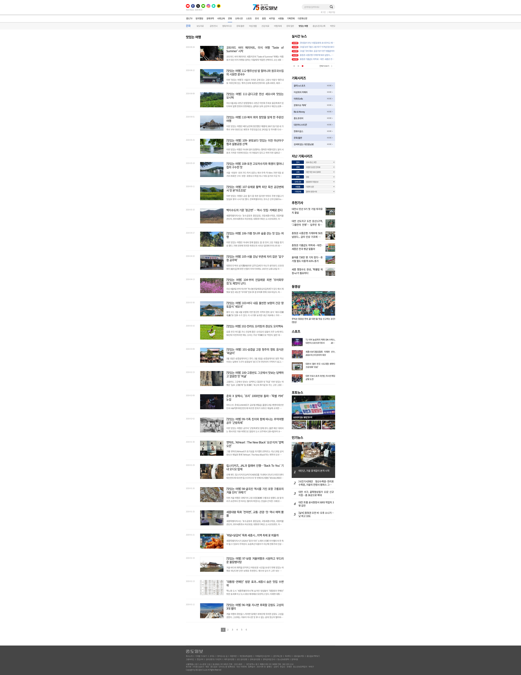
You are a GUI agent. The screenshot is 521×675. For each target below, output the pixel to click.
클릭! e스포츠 (299, 85)
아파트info (298, 98)
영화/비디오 (227, 26)
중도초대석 (298, 118)
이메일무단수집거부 (262, 656)
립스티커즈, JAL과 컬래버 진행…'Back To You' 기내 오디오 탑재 (255, 467)
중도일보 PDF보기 (313, 656)
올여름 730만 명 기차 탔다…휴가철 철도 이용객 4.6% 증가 (317, 59)
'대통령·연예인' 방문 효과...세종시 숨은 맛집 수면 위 (255, 583)
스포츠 (249, 18)
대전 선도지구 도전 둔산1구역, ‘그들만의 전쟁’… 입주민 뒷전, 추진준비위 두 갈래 (307, 222)
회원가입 (331, 12)
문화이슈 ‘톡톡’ (300, 105)
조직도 (212, 656)
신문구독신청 (277, 656)
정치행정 (199, 18)
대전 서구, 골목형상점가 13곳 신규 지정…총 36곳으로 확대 (316, 493)
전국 (257, 18)
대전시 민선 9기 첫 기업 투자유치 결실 (315, 55)
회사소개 (189, 656)
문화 (230, 18)
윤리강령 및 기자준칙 (213, 659)
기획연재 (291, 18)
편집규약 (200, 659)
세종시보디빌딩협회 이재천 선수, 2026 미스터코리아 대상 (320, 353)
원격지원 (294, 659)
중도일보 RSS (299, 656)
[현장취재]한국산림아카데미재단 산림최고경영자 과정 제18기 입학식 (317, 42)
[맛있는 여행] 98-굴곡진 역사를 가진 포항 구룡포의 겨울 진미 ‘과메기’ (255, 490)
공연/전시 (213, 26)
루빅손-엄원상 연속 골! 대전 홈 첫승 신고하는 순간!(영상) (313, 320)
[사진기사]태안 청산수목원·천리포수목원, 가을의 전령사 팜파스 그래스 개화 (316, 483)
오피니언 (239, 18)
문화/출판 (240, 26)
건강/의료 (265, 26)
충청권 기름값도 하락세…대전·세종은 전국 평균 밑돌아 (307, 246)
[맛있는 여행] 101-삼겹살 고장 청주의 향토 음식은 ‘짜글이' (255, 351)
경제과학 (210, 18)
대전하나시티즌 (300, 124)
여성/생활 (253, 26)
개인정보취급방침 (245, 656)
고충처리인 (190, 659)
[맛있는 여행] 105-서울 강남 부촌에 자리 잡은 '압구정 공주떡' (255, 258)
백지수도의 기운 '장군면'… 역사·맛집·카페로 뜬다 (254, 210)
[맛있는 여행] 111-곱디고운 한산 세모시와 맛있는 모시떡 (255, 95)
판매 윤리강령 (255, 659)
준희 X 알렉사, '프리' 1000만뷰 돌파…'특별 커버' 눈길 (255, 397)
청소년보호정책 (283, 659)
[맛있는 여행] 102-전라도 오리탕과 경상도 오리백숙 (254, 326)
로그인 (323, 12)
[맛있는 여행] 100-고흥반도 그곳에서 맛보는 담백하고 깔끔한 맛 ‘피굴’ (255, 374)
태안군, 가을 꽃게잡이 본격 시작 (313, 470)
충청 (264, 18)
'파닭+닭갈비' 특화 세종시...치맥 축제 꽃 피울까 (252, 535)
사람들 (281, 18)
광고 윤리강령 (242, 659)
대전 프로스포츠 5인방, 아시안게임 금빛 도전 (320, 377)
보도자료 (200, 26)
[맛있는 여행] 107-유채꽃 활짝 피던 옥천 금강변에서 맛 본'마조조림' (255, 188)
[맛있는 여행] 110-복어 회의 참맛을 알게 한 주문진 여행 (255, 119)
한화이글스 (298, 131)
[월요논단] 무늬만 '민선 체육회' (312, 50)
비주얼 (272, 18)
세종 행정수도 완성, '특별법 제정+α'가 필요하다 (307, 271)
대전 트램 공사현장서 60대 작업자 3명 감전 (316, 504)
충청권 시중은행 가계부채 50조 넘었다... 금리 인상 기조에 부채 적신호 (307, 234)
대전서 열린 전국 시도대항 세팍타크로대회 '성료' (320, 365)
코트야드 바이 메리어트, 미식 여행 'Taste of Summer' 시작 (255, 49)
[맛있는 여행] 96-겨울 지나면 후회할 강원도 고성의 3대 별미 (255, 606)
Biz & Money (299, 111)
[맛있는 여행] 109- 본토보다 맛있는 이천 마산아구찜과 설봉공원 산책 (255, 142)
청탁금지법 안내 (269, 659)
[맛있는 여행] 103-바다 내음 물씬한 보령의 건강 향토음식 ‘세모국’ (255, 304)
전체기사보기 (324, 66)
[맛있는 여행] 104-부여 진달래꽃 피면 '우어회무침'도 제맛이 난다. (255, 281)
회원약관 (233, 656)
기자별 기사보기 (201, 656)
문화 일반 (290, 26)
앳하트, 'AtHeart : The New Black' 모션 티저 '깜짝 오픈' (255, 444)
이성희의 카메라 (300, 92)
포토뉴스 (297, 392)
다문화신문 (302, 18)
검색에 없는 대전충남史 (304, 144)
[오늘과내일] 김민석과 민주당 (311, 46)
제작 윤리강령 (229, 659)
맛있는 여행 (303, 26)
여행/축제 (278, 26)
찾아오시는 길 (222, 656)
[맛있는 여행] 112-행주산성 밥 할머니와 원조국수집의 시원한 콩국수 (255, 72)
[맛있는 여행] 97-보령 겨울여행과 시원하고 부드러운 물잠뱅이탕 (255, 560)
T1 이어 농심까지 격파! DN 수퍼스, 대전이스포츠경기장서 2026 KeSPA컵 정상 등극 (320, 341)
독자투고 (288, 656)
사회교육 (221, 18)
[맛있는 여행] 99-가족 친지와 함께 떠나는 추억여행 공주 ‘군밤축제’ (255, 420)
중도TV (189, 18)
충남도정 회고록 (319, 26)
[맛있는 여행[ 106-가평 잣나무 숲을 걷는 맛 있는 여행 (255, 235)
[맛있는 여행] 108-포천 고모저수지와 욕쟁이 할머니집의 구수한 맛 (255, 165)
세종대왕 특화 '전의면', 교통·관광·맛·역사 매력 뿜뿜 (255, 513)
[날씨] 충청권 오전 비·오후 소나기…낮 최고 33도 (316, 514)
